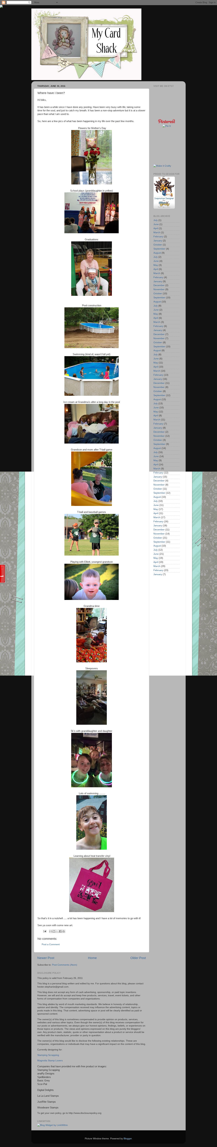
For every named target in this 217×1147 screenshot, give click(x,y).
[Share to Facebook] (60, 931)
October (157, 244)
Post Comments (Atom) (64, 965)
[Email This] (50, 931)
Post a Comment (51, 944)
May (155, 265)
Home (92, 958)
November (159, 289)
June (156, 224)
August (157, 253)
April (155, 228)
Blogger (128, 1138)
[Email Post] (44, 931)
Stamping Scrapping (48, 1055)
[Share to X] (57, 931)
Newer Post (45, 958)
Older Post (138, 958)
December (159, 285)
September (159, 249)
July (155, 220)
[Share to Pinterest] (63, 931)
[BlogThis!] (54, 931)
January (157, 240)
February (158, 236)
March (156, 232)
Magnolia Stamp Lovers (50, 1060)
